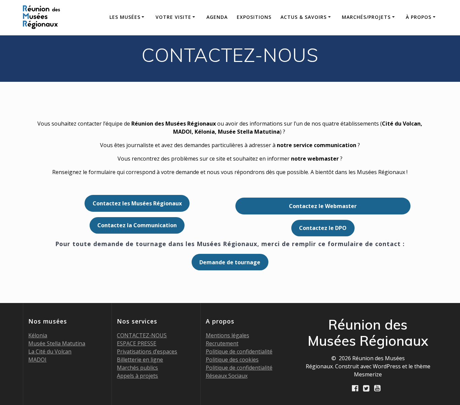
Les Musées (124, 17)
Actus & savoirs (304, 17)
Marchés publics (137, 367)
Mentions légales (227, 335)
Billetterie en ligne (140, 359)
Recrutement (222, 343)
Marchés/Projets (366, 17)
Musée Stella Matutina (56, 343)
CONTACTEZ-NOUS (142, 335)
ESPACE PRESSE (136, 343)
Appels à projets (137, 375)
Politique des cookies (232, 359)
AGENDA (217, 17)
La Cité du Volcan (49, 351)
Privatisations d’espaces (147, 351)
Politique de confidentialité (239, 351)
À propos (418, 17)
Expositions (254, 17)
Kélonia (37, 335)
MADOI (37, 359)
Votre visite (173, 17)
